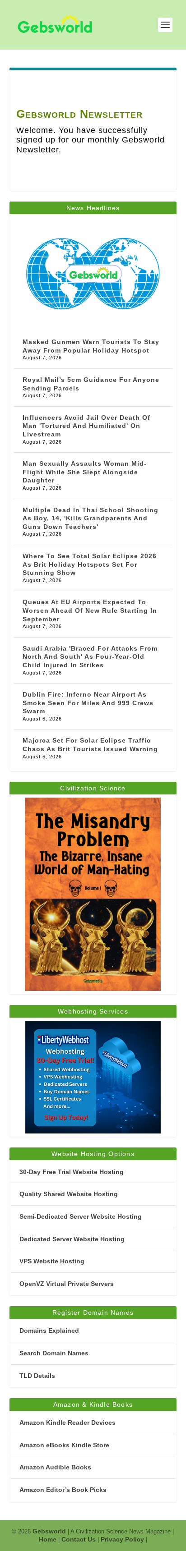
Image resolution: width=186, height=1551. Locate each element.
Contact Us (78, 1539)
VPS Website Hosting (51, 1261)
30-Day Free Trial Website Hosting (71, 1171)
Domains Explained (49, 1330)
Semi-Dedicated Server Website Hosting (80, 1216)
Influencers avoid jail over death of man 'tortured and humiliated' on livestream (86, 426)
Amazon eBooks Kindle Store (64, 1445)
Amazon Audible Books (55, 1467)
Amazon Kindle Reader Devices (67, 1422)
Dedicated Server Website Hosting (72, 1239)
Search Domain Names (53, 1353)
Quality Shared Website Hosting (68, 1194)
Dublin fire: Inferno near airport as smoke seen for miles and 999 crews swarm (88, 703)
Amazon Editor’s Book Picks (63, 1489)
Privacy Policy (122, 1539)
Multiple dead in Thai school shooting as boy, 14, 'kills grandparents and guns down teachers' (90, 518)
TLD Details (37, 1375)
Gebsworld (49, 1531)
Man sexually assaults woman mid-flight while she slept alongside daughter (85, 472)
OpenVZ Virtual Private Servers (66, 1283)
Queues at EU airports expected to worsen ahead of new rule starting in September (90, 610)
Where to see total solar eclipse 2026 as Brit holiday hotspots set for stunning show (90, 564)
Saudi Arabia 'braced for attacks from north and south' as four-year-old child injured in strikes (90, 657)
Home (47, 1539)
